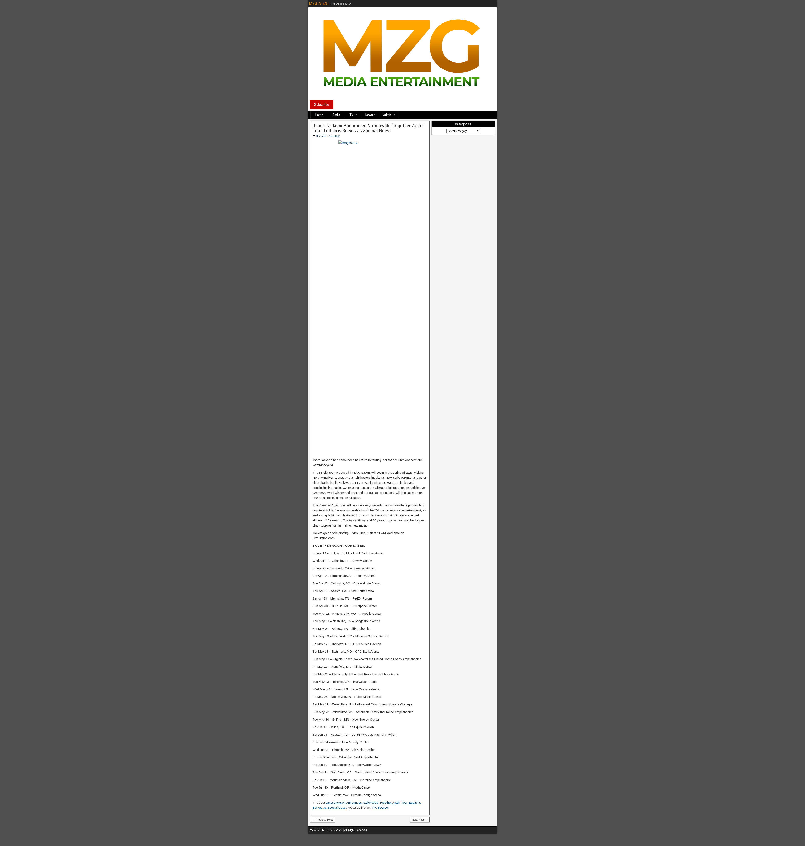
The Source (379, 807)
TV (351, 115)
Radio (336, 115)
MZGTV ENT (319, 3)
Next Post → (420, 819)
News (369, 115)
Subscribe (321, 104)
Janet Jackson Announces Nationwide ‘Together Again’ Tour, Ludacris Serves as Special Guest (369, 128)
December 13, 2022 (328, 136)
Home (319, 115)
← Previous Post (322, 819)
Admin (387, 115)
